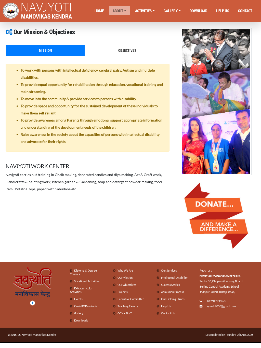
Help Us (166, 306)
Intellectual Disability (174, 277)
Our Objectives (127, 284)
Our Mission (125, 277)
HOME (99, 10)
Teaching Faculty (128, 306)
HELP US (222, 10)
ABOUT (118, 10)
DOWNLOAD (198, 10)
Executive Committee (131, 299)
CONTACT (245, 10)
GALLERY (171, 10)
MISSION (45, 50)
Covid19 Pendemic (85, 306)
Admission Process (172, 291)
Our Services (169, 270)
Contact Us (168, 313)
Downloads (81, 320)
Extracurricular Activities (81, 290)
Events (78, 299)
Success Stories (170, 284)
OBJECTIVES (127, 50)
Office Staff (125, 313)
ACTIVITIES (143, 10)
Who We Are (125, 270)
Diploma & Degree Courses (83, 272)
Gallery (78, 313)
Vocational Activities (86, 281)
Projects (123, 291)
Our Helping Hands (173, 299)
